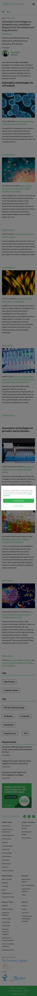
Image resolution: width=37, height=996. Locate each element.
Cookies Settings (18, 506)
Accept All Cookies (18, 500)
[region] (18, 498)
